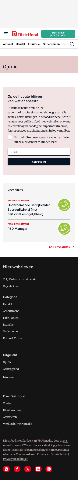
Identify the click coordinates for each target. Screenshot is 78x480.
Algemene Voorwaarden (18, 454)
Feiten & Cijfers (12, 338)
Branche (8, 324)
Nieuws (8, 377)
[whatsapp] (6, 469)
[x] (27, 469)
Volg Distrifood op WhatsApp (21, 279)
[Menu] (6, 34)
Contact (8, 403)
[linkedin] (38, 469)
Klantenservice (12, 410)
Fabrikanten (11, 317)
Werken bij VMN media (17, 423)
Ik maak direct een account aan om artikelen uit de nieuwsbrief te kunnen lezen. (42, 140)
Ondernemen (11, 331)
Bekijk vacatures (59, 247)
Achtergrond (11, 369)
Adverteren (10, 417)
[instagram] (48, 469)
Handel (7, 304)
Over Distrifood (14, 396)
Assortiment (11, 311)
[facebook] (17, 469)
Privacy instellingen (15, 459)
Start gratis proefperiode (58, 34)
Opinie (7, 362)
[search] (72, 44)
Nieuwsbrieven (18, 266)
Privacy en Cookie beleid (52, 454)
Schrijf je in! (39, 161)
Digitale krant (11, 286)
